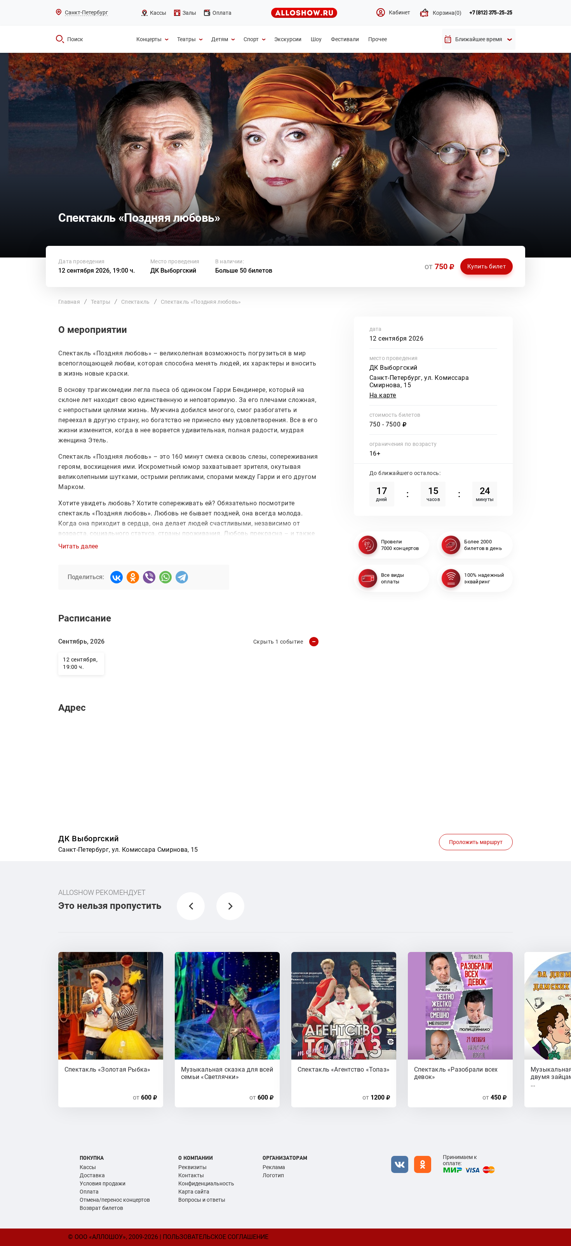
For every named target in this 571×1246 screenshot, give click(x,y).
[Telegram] (182, 577)
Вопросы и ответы (201, 1200)
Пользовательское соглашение (215, 1237)
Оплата (89, 1192)
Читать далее (78, 546)
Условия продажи (102, 1183)
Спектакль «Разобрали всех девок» (456, 1073)
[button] (191, 906)
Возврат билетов (101, 1208)
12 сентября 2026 (396, 338)
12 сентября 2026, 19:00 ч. (96, 270)
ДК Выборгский (173, 270)
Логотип (273, 1175)
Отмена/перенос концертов (115, 1200)
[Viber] (149, 577)
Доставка (92, 1175)
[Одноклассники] (133, 577)
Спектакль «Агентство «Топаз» (344, 1069)
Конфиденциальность (206, 1183)
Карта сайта (193, 1192)
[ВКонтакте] (116, 577)
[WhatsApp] (165, 577)
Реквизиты (192, 1167)
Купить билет (486, 266)
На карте (383, 395)
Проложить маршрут (476, 842)
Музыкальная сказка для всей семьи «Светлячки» (227, 1073)
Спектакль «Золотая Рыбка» (107, 1069)
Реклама (274, 1167)
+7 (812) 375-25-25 (490, 13)
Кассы (88, 1167)
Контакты (191, 1175)
